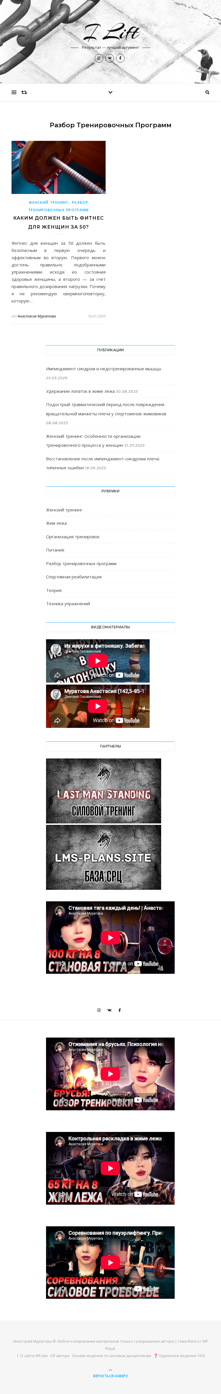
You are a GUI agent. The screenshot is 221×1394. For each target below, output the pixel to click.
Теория (54, 590)
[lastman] (110, 790)
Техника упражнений (68, 603)
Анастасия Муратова (37, 316)
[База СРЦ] (110, 857)
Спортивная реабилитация (74, 577)
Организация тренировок (73, 536)
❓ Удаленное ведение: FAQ (179, 1355)
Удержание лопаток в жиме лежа (80, 391)
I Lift (110, 32)
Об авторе (60, 1355)
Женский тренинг (48, 202)
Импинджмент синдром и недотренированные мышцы (103, 368)
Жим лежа (56, 523)
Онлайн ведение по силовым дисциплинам (111, 1355)
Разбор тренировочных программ (81, 563)
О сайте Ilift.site (34, 1355)
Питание (55, 550)
